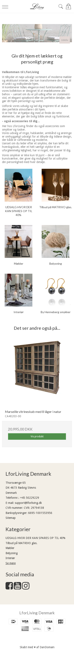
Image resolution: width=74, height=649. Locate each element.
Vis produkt (37, 436)
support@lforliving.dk (28, 502)
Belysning (12, 553)
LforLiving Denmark (37, 612)
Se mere (11, 563)
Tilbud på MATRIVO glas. (21, 543)
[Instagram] (25, 587)
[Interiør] (18, 290)
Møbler (10, 548)
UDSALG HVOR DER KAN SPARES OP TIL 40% (35, 538)
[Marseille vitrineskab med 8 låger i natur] (37, 372)
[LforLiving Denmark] (37, 6)
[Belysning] (55, 241)
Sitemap (11, 517)
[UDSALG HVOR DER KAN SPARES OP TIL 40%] (18, 185)
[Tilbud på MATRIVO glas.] (55, 185)
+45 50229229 (29, 497)
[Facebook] (9, 587)
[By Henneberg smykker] (55, 290)
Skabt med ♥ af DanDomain (37, 647)
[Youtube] (17, 587)
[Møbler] (18, 241)
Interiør (10, 558)
